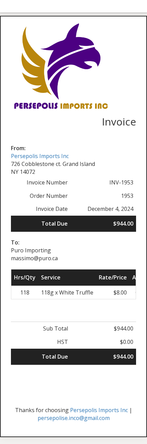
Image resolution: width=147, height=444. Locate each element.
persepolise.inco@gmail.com (74, 418)
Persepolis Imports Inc (40, 156)
